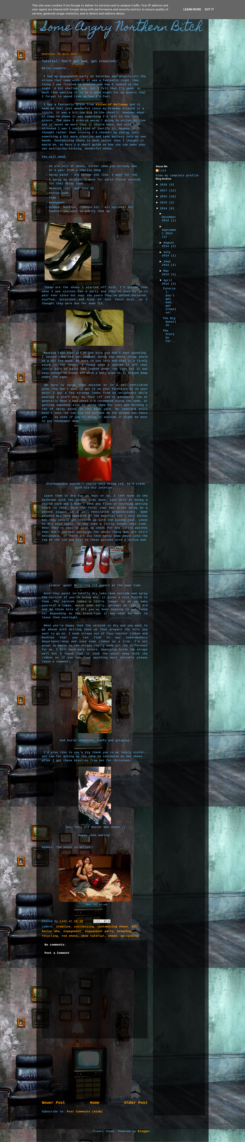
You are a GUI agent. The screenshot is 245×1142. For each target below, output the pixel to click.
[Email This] (95, 921)
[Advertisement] (95, 1069)
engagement (72, 931)
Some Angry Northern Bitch (122, 28)
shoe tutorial (93, 936)
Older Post (136, 1102)
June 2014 (166, 263)
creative (63, 926)
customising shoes (112, 926)
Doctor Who (51, 931)
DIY (134, 926)
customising (84, 926)
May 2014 (166, 272)
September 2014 (169, 232)
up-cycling (130, 936)
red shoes (70, 936)
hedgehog (124, 931)
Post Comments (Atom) (85, 1111)
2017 (164, 190)
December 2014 (169, 219)
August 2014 (168, 244)
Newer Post (53, 1102)
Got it (209, 9)
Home (94, 1102)
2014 (164, 208)
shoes (112, 936)
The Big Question (169, 322)
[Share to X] (102, 921)
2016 (164, 196)
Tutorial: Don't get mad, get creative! (169, 300)
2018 (164, 184)
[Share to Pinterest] (108, 921)
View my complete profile (177, 175)
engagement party (99, 931)
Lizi (162, 170)
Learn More (192, 9)
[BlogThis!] (98, 921)
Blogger (144, 1131)
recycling (50, 936)
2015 (164, 202)
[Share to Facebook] (105, 921)
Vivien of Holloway (112, 104)
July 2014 (166, 254)
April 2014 (167, 282)
